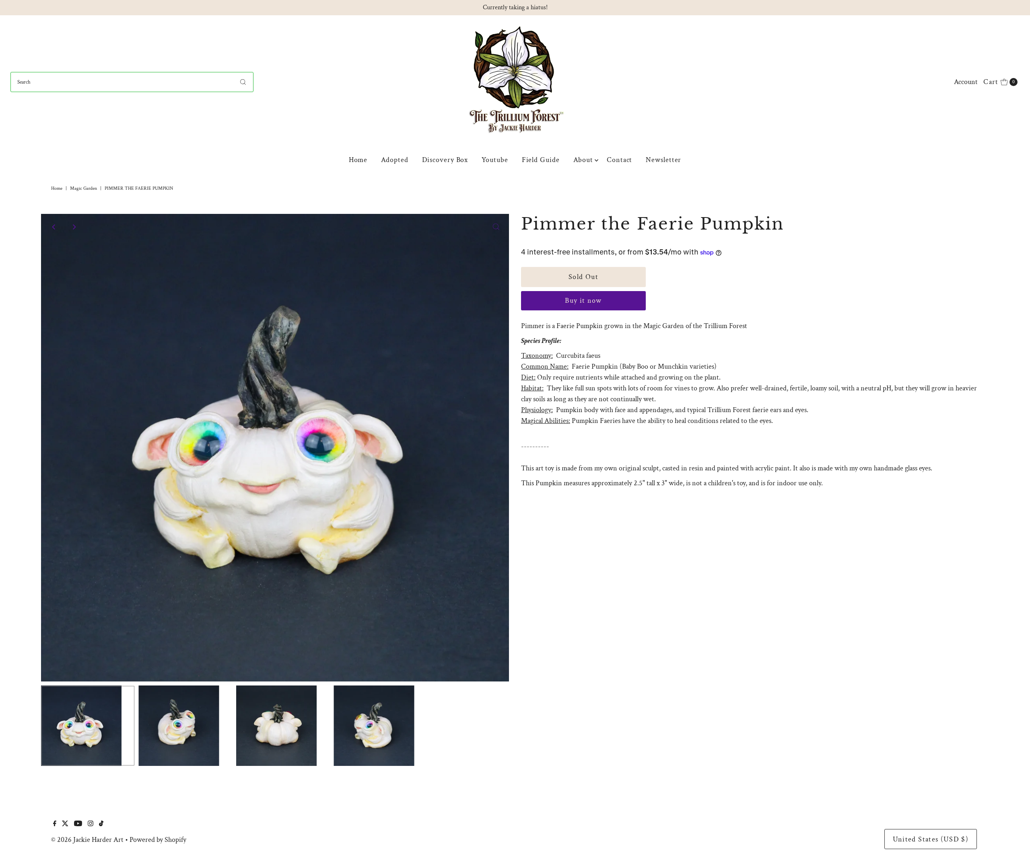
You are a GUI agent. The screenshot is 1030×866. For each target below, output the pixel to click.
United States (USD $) (930, 839)
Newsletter (663, 159)
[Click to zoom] (496, 227)
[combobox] (132, 82)
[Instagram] (90, 824)
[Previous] (54, 227)
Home (358, 159)
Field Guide (541, 159)
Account (966, 81)
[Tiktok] (101, 824)
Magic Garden (83, 188)
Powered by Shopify (158, 839)
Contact (619, 159)
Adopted (394, 159)
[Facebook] (54, 824)
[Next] (73, 227)
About (583, 159)
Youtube (495, 159)
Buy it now (583, 300)
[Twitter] (65, 824)
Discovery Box (445, 159)
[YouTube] (78, 824)
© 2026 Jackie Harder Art (87, 839)
